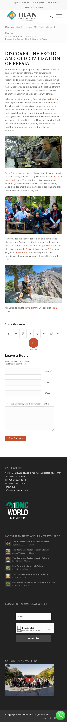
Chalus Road (21, 252)
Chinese (52, 2)
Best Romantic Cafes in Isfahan (27, 566)
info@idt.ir (10, 486)
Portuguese (38, 2)
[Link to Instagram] (49, 717)
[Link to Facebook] (40, 717)
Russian (39, 7)
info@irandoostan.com (16, 490)
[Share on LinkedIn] (30, 333)
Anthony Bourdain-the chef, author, (41, 99)
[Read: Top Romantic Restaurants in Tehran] (8, 560)
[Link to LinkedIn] (44, 717)
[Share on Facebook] (8, 333)
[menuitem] (15, 2)
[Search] (50, 16)
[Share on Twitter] (15, 333)
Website (49, 393)
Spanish (25, 2)
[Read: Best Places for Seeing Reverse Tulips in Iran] (8, 584)
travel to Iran (31, 307)
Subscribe (33, 638)
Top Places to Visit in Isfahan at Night (30, 541)
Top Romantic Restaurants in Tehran (30, 558)
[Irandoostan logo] (28, 16)
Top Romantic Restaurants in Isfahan (30, 550)
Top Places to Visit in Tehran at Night (30, 574)
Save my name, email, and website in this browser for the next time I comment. (29, 405)
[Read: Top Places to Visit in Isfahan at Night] (8, 543)
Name (48, 371)
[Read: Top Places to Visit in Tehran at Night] (8, 576)
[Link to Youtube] (54, 717)
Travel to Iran (11, 69)
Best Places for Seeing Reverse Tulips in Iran (33, 582)
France (28, 7)
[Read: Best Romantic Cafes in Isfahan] (8, 568)
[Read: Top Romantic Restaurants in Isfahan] (8, 552)
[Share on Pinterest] (23, 333)
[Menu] (57, 16)
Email (48, 382)
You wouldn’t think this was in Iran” (32, 249)
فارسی (15, 2)
